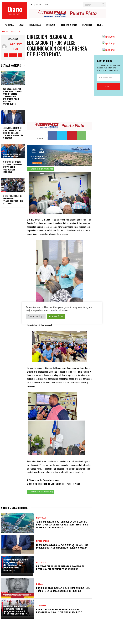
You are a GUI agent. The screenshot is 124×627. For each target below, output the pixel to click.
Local (39, 584)
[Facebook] (6, 55)
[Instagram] (11, 55)
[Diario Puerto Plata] (5, 46)
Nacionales (42, 541)
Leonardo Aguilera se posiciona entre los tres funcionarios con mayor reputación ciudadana (13, 133)
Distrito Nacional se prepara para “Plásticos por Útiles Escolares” (13, 200)
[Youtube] (20, 55)
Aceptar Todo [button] (56, 316)
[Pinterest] (72, 135)
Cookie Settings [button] (36, 316)
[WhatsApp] (81, 135)
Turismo (41, 606)
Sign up (108, 86)
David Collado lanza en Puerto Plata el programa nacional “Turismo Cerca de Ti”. (59, 611)
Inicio (5, 31)
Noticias (15, 31)
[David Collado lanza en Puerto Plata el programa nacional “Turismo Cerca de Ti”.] (17, 609)
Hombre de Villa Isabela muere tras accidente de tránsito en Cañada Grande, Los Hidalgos (63, 589)
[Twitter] (15, 55)
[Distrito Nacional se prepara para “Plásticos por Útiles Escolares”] (13, 185)
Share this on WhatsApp (42, 169)
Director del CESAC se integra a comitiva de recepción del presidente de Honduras (12, 167)
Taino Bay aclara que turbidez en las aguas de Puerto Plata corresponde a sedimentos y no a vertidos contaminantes (12, 97)
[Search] (103, 4)
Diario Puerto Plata (16, 46)
